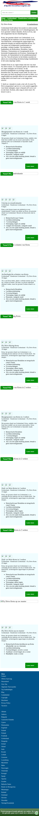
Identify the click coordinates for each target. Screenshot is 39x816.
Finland (3, 733)
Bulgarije (4, 717)
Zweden (3, 781)
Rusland (3, 792)
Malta (3, 765)
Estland (3, 730)
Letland (3, 754)
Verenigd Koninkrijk (7, 803)
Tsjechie (3, 779)
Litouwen (4, 757)
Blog (2, 692)
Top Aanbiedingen (6, 689)
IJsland (3, 746)
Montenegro (5, 789)
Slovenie (4, 797)
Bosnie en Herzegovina (8, 787)
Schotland (4, 795)
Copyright (4, 697)
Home (3, 18)
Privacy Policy (5, 703)
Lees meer (30, 166)
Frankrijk (4, 736)
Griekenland (11, 18)
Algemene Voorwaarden (8, 687)
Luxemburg (4, 760)
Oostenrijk (4, 771)
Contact (3, 676)
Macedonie (4, 763)
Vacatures (4, 706)
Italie (2, 749)
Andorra (3, 714)
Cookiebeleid (5, 695)
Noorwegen (4, 768)
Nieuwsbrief (5, 681)
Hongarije (4, 741)
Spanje (3, 776)
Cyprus (3, 722)
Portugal (3, 773)
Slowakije (4, 800)
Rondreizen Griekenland (27, 18)
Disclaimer (4, 700)
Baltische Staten (6, 784)
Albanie (3, 711)
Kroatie (3, 752)
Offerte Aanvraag (6, 679)
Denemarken (5, 725)
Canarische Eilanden (7, 719)
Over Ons (4, 684)
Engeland (4, 728)
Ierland (3, 744)
